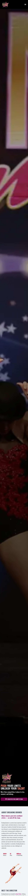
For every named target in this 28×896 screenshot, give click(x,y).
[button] (25, 4)
